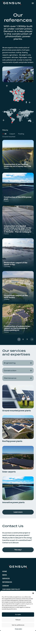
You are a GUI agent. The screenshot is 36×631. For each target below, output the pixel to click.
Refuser (18, 620)
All (5, 134)
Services (6, 578)
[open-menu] (33, 3)
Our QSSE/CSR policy (11, 589)
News (4, 575)
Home (4, 571)
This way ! (18, 550)
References (7, 582)
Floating (21, 134)
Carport (12, 134)
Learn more (18, 512)
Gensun (5, 586)
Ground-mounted (8, 137)
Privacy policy (18, 629)
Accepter (18, 614)
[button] (33, 593)
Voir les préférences (18, 625)
